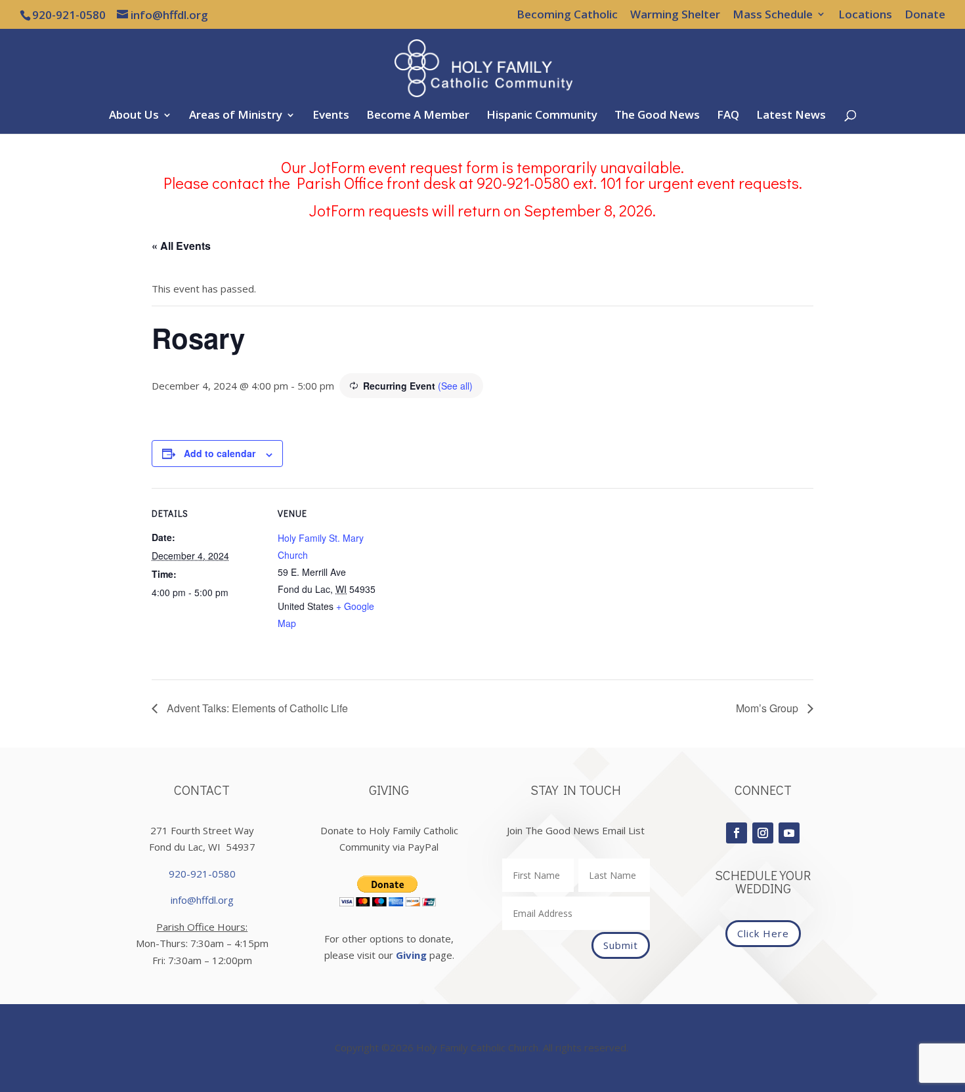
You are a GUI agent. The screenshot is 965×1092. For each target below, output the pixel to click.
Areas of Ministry (235, 116)
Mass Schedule (773, 15)
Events (330, 116)
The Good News (657, 116)
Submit (620, 945)
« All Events (181, 245)
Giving (411, 954)
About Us (134, 116)
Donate (925, 15)
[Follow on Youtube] (789, 832)
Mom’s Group (768, 708)
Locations (865, 15)
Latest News (791, 116)
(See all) (455, 385)
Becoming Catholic (567, 15)
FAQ (728, 116)
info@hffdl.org (202, 899)
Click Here (763, 933)
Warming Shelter (675, 15)
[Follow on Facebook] (736, 832)
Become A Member (417, 116)
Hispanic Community (541, 116)
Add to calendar (219, 453)
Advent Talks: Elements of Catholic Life (256, 708)
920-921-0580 (202, 873)
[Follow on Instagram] (762, 832)
